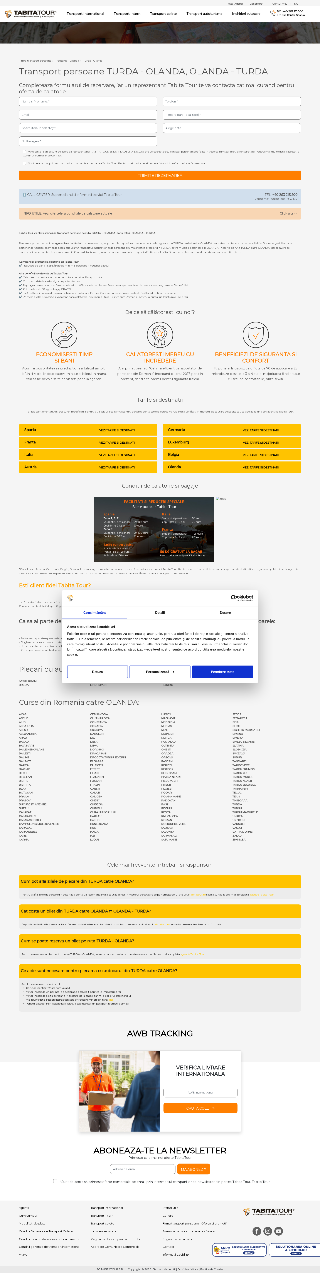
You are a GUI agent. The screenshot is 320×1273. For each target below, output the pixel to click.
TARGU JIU (239, 773)
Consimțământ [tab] (94, 612)
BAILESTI (24, 753)
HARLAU (95, 816)
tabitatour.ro (197, 894)
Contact (168, 1246)
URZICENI (238, 820)
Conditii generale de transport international (49, 1246)
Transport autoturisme (204, 14)
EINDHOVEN (98, 684)
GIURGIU (96, 808)
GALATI (95, 792)
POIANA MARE (171, 796)
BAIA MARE (26, 745)
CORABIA (96, 726)
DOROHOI (97, 749)
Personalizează (157, 672)
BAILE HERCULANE (31, 749)
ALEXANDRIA (28, 733)
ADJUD (24, 718)
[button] (200, 1108)
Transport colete (163, 14)
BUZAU (24, 808)
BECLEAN (25, 776)
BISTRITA (25, 784)
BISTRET (24, 780)
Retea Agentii (236, 3)
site (135, 954)
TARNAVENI (240, 788)
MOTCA (166, 737)
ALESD (23, 729)
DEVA (94, 745)
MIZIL (164, 729)
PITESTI (166, 784)
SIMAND (237, 733)
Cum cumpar (28, 1215)
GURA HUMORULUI (103, 812)
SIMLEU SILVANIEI (243, 741)
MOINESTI (167, 733)
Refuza (97, 672)
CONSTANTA (98, 722)
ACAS (22, 714)
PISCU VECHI (169, 780)
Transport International (107, 1207)
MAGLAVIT (168, 718)
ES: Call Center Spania (291, 15)
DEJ (92, 737)
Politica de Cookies (211, 1269)
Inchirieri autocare (246, 14)
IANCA (94, 831)
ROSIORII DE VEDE (173, 823)
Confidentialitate (187, 1269)
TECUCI (237, 792)
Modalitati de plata (32, 1223)
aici (111, 999)
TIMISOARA (240, 800)
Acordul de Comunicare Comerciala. (182, 163)
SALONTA (167, 831)
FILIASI (94, 773)
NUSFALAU (168, 741)
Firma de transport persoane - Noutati (189, 1231)
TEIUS (236, 796)
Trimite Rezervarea (160, 175)
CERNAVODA (99, 714)
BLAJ (22, 788)
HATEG (94, 820)
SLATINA (238, 745)
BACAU (24, 741)
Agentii (24, 1207)
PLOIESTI (167, 788)
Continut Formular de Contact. (42, 155)
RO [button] (296, 3)
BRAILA (24, 796)
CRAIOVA (96, 729)
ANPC (23, 1254)
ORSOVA (167, 757)
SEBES (236, 714)
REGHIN (166, 808)
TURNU (237, 808)
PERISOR (167, 769)
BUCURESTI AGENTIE (33, 804)
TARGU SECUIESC (244, 784)
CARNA (24, 839)
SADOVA (167, 827)
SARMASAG (169, 835)
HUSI (93, 827)
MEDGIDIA (168, 722)
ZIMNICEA (239, 839)
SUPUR (237, 757)
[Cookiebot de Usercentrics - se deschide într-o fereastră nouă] (234, 598)
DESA (94, 741)
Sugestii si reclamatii (177, 1239)
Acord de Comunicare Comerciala (115, 1246)
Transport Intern (127, 14)
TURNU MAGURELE (245, 812)
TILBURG (167, 684)
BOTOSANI (26, 792)
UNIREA (237, 816)
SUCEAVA (238, 753)
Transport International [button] (85, 14)
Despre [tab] (225, 612)
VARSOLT (238, 823)
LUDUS (94, 839)
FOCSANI (96, 780)
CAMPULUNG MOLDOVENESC (39, 823)
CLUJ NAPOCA (100, 718)
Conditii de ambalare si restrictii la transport (50, 1239)
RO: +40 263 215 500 (290, 11)
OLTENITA (167, 745)
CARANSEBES (28, 831)
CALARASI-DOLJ (30, 820)
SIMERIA (237, 737)
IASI (92, 835)
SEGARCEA (240, 718)
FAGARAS (96, 761)
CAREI (23, 835)
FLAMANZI (97, 776)
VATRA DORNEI (242, 831)
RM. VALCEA (169, 816)
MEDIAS (166, 726)
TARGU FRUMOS (243, 769)
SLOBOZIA (239, 749)
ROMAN (166, 820)
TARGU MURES (242, 776)
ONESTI (166, 749)
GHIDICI (95, 800)
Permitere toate (222, 672)
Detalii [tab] (160, 612)
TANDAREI (239, 761)
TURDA (237, 804)
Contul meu (281, 3)
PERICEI (166, 765)
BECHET (24, 773)
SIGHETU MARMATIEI (246, 729)
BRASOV (24, 800)
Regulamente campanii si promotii (115, 1239)
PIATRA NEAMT (171, 776)
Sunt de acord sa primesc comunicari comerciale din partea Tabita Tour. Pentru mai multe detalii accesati (116, 163)
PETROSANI (169, 773)
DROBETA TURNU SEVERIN (108, 757)
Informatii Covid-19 (176, 1254)
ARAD (23, 737)
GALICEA (96, 796)
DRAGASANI (98, 753)
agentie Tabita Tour (261, 894)
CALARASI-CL (28, 816)
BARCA (24, 765)
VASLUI (237, 827)
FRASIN (95, 784)
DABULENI (97, 733)
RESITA (166, 812)
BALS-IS (24, 757)
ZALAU (237, 835)
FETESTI (95, 769)
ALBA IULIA (26, 726)
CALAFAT (25, 812)
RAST (164, 804)
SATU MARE (169, 839)
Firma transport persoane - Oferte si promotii (195, 1223)
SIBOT (236, 726)
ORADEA (167, 753)
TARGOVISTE (241, 765)
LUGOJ (166, 714)
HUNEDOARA (99, 823)
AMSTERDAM (28, 681)
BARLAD (24, 769)
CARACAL (25, 827)
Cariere (168, 1215)
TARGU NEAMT (242, 780)
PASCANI (167, 761)
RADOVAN (168, 800)
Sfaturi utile (171, 1207)
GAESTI (95, 788)
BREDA (24, 684)
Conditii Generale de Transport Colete (46, 1231)
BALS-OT (25, 761)
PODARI (166, 792)
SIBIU (235, 722)
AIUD (22, 722)
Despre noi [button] (258, 3)
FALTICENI (96, 765)
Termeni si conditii (164, 1269)
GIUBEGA (96, 804)
